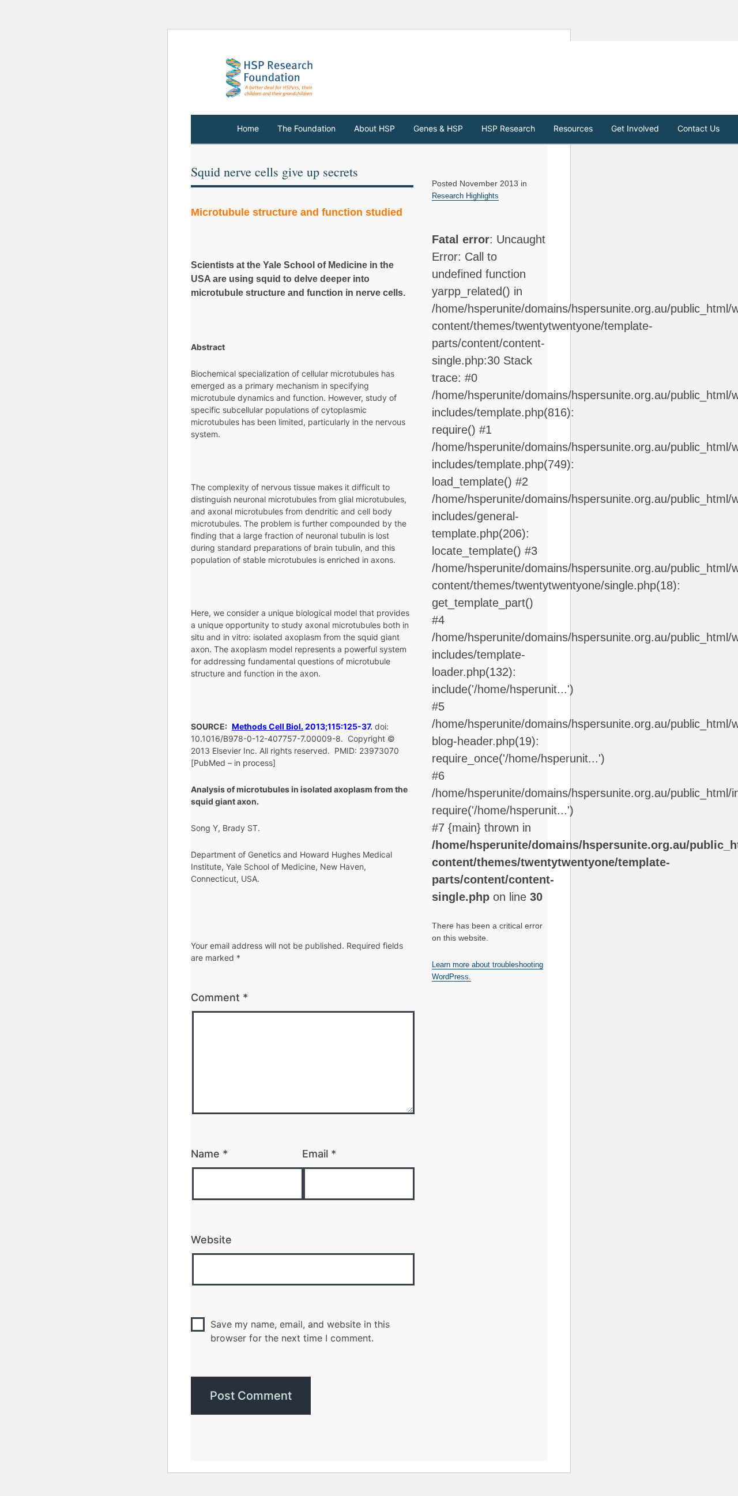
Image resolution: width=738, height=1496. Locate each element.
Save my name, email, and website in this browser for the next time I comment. (300, 1331)
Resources (573, 128)
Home (248, 128)
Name (209, 1154)
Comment (219, 997)
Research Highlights (465, 195)
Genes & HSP (438, 128)
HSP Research (508, 128)
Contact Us (698, 128)
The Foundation (306, 128)
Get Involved (635, 128)
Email (319, 1154)
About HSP (374, 128)
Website (211, 1240)
